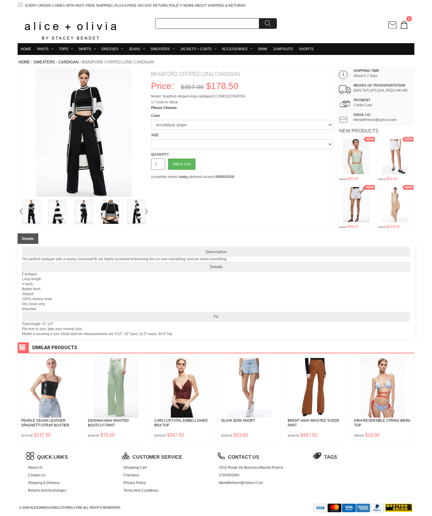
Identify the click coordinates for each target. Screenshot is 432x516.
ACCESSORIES (234, 49)
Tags (330, 457)
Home (26, 49)
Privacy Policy (134, 483)
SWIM (262, 49)
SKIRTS (84, 49)
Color (155, 116)
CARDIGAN (68, 62)
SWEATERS (160, 49)
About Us (35, 467)
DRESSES (109, 49)
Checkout (131, 475)
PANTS (42, 49)
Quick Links (52, 457)
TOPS (63, 49)
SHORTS (306, 49)
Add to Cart (182, 164)
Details (216, 266)
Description (216, 251)
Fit (216, 316)
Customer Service (157, 457)
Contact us (37, 475)
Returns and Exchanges (47, 490)
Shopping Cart (135, 467)
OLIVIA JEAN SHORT (238, 420)
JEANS (134, 49)
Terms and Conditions (140, 490)
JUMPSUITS (283, 49)
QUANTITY (160, 154)
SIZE (155, 135)
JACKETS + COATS (196, 49)
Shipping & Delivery (44, 483)
